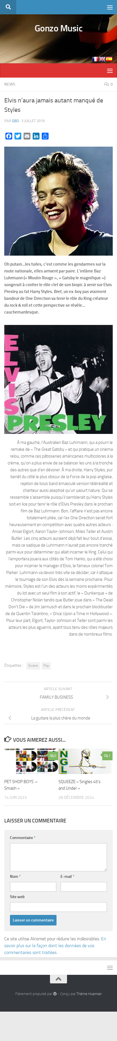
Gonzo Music (59, 28)
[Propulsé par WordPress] (55, 994)
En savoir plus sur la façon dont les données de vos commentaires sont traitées (55, 945)
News (9, 84)
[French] (95, 59)
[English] (102, 59)
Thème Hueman (89, 994)
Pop (46, 666)
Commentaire (22, 837)
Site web (17, 896)
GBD (15, 121)
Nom (15, 876)
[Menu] (110, 7)
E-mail (67, 876)
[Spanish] (109, 59)
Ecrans (33, 666)
